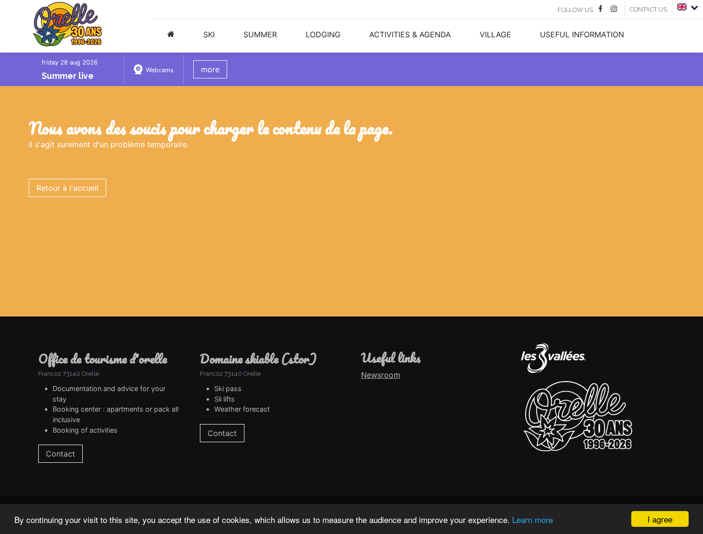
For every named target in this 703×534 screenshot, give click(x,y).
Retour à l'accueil (67, 188)
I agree (660, 519)
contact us (648, 9)
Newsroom (380, 375)
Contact (60, 453)
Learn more (532, 519)
